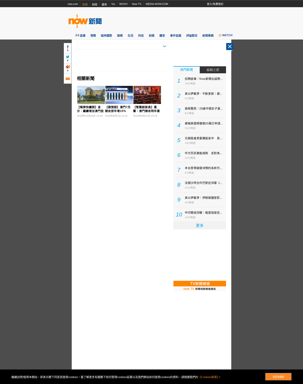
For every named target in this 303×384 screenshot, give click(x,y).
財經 (94, 4)
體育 (104, 4)
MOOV (123, 3)
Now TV (136, 3)
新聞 (85, 4)
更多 (200, 225)
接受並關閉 (278, 377)
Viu (113, 3)
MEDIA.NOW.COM (157, 3)
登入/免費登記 (215, 3)
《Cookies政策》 (208, 377)
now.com (73, 3)
